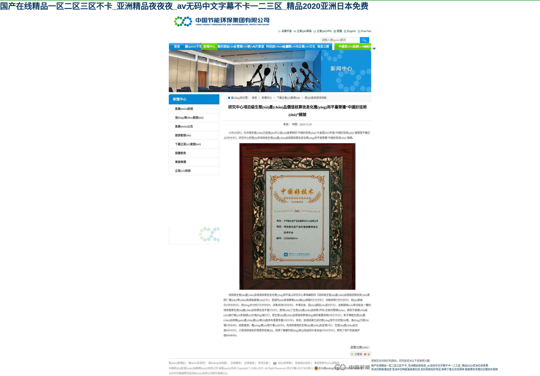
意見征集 (263, 363)
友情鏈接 (249, 363)
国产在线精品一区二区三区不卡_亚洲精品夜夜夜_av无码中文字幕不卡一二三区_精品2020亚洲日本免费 (184, 6)
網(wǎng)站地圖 (217, 363)
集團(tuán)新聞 (184, 108)
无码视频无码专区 (431, 369)
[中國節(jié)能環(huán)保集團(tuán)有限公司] (221, 21)
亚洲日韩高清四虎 (381, 369)
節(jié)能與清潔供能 (316, 97)
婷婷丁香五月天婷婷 (452, 369)
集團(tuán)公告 (184, 126)
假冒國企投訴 (302, 363)
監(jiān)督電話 (177, 363)
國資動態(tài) (183, 135)
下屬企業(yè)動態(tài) (188, 144)
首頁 (254, 97)
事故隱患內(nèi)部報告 (327, 363)
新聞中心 (267, 97)
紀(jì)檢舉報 (284, 363)
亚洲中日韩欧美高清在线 (406, 369)
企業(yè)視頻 (182, 170)
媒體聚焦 (180, 153)
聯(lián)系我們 (197, 363)
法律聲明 (235, 363)
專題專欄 (180, 161)
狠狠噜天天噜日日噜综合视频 (481, 369)
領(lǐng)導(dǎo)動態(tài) (189, 117)
